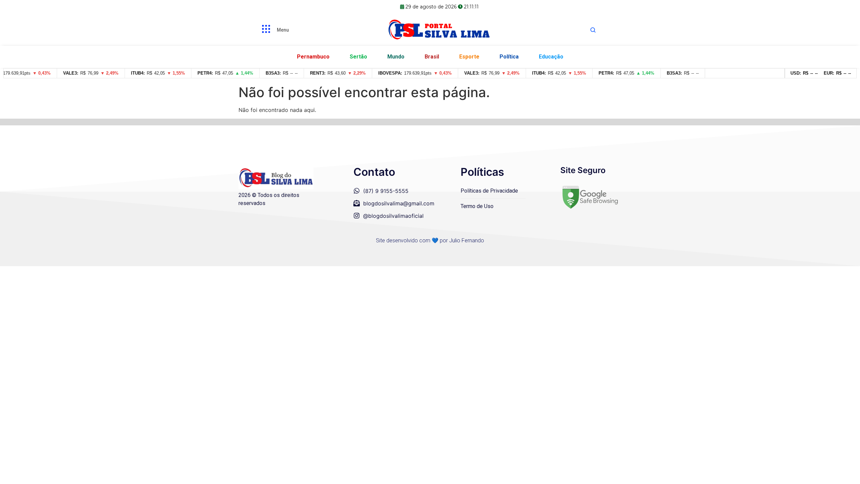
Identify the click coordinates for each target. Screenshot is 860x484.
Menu (283, 30)
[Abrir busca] (593, 30)
